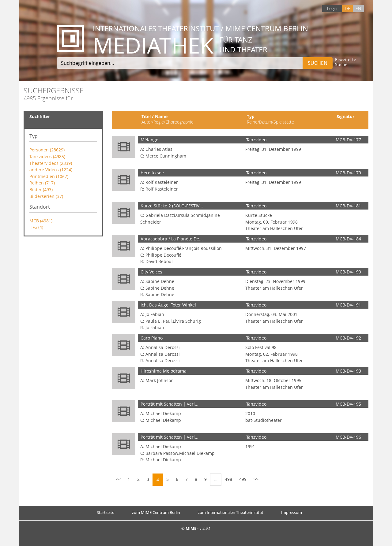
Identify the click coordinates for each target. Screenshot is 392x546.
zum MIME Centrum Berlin (156, 512)
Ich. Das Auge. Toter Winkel (168, 305)
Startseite (105, 512)
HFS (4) (36, 227)
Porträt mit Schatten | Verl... (169, 404)
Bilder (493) (41, 189)
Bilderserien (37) (46, 196)
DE (347, 8)
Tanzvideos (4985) (47, 156)
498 (228, 479)
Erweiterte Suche (345, 62)
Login (332, 8)
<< (118, 479)
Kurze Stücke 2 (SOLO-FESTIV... (172, 206)
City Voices (151, 272)
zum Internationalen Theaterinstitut (230, 512)
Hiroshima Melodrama (164, 371)
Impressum (291, 512)
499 (243, 479)
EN (358, 8)
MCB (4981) (40, 221)
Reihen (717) (42, 183)
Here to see (152, 173)
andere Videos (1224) (50, 170)
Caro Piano (152, 338)
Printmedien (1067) (48, 176)
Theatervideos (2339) (50, 163)
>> (256, 479)
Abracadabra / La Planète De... (172, 239)
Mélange (149, 140)
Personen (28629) (47, 150)
